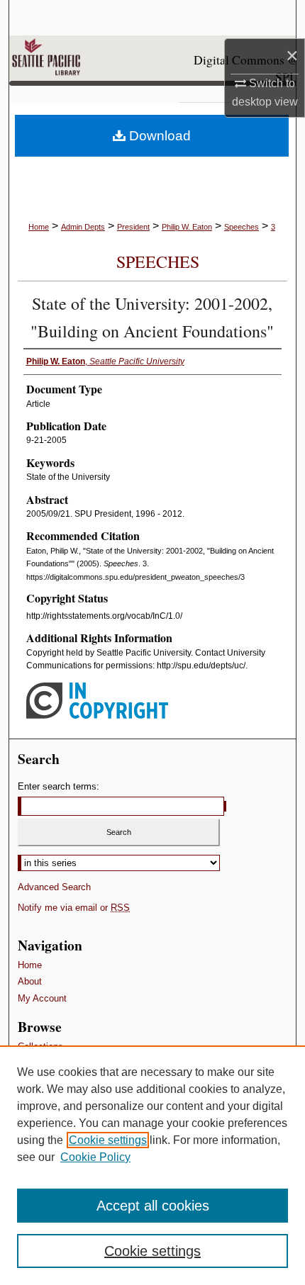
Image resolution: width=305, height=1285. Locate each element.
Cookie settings (108, 1140)
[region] (152, 1165)
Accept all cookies (152, 1205)
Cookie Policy (95, 1157)
